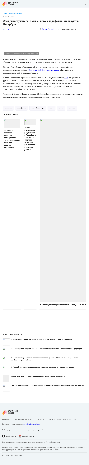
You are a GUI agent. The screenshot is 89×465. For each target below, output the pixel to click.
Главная (5, 13)
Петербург (19, 13)
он (67, 77)
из (44, 70)
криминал (8, 108)
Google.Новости (28, 436)
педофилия (21, 108)
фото (61, 108)
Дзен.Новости (11, 436)
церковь (72, 108)
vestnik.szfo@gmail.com (31, 424)
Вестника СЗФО (36, 70)
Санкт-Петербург (50, 29)
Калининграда (52, 70)
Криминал (12, 13)
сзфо (51, 108)
